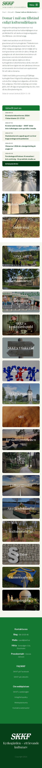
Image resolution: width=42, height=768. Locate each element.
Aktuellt (11, 12)
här (25, 36)
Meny (32, 5)
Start (4, 12)
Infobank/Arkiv (11, 164)
